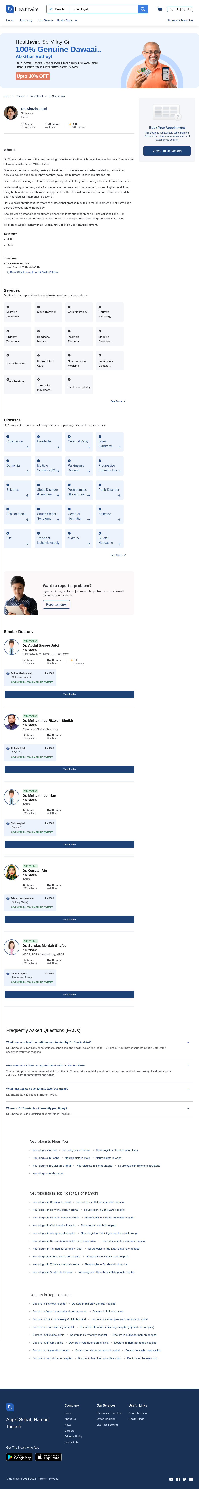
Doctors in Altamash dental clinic (88, 1342)
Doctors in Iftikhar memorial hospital (97, 1350)
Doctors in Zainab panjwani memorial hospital (120, 1319)
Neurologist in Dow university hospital (55, 1209)
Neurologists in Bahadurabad (94, 1165)
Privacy (53, 1478)
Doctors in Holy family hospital (88, 1334)
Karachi (20, 96)
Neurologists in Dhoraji (76, 1150)
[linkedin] (191, 1479)
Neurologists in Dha (44, 1150)
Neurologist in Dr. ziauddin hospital (106, 1264)
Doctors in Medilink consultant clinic (99, 1358)
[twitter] (184, 1479)
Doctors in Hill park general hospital (93, 1303)
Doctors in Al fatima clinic (47, 1342)
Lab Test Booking (107, 1424)
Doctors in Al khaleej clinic (48, 1334)
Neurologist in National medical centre (55, 1217)
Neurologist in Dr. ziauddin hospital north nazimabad (64, 1240)
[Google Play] (19, 1456)
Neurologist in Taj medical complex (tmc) (57, 1248)
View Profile (69, 694)
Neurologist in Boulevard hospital (104, 1209)
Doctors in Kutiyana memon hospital (135, 1334)
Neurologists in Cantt (108, 1157)
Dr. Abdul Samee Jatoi (41, 645)
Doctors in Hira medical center (51, 1350)
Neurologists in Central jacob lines (117, 1150)
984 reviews (78, 127)
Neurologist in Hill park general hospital (100, 1201)
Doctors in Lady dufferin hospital (52, 1358)
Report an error (56, 604)
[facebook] (178, 1479)
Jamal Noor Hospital (18, 263)
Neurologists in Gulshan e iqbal (51, 1165)
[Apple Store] (48, 1456)
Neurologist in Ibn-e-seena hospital (123, 1240)
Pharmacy (26, 20)
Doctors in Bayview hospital (49, 1303)
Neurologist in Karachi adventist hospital (109, 1217)
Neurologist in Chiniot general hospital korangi (109, 1233)
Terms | (42, 1478)
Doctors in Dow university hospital (53, 1327)
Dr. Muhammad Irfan (39, 796)
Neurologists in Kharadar (47, 1173)
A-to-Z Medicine (138, 1413)
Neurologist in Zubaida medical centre (55, 1264)
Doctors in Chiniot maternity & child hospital (59, 1319)
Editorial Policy (73, 1436)
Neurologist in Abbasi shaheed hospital (56, 1256)
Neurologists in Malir (77, 1157)
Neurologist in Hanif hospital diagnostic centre (106, 1272)
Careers (69, 1430)
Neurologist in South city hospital (52, 1272)
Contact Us (71, 1442)
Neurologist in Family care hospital (107, 1256)
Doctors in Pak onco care (108, 1311)
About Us (70, 1418)
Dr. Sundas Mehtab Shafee (44, 946)
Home (10, 20)
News (68, 1424)
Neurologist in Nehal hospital (98, 1225)
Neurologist (37, 96)
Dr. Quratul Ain (35, 871)
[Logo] (10, 1407)
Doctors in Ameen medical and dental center (59, 1311)
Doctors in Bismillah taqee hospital (135, 1342)
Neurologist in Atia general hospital (53, 1233)
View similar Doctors (167, 151)
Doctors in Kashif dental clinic (143, 1350)
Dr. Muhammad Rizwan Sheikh (48, 720)
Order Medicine (106, 1418)
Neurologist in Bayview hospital (51, 1201)
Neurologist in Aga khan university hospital (114, 1248)
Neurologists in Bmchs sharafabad (139, 1165)
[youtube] (171, 1479)
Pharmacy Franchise (180, 20)
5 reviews (79, 663)
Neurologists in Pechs (45, 1157)
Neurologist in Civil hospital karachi (53, 1225)
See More (116, 401)
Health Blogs (64, 20)
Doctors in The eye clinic (142, 1358)
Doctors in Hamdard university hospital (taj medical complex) (117, 1327)
